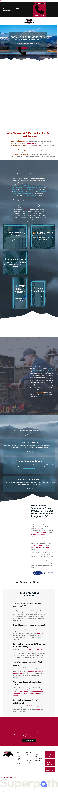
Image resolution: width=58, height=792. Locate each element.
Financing (37, 760)
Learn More (29, 451)
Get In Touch (22, 48)
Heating (28, 758)
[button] (54, 21)
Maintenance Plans (40, 3)
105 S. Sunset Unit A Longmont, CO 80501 (19, 760)
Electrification (38, 758)
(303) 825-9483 (39, 15)
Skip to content (4, 1)
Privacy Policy (3, 791)
